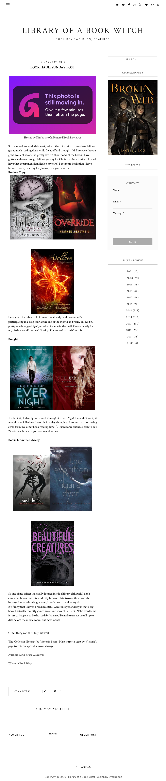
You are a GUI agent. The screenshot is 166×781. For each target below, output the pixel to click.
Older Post (88, 734)
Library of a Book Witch (82, 776)
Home (53, 733)
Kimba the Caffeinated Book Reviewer (58, 137)
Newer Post (17, 734)
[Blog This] (61, 691)
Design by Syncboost (109, 776)
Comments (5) (23, 691)
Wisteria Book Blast (20, 663)
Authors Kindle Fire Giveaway (26, 655)
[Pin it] (55, 691)
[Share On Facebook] (50, 691)
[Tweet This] (45, 691)
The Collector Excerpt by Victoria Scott (33, 641)
